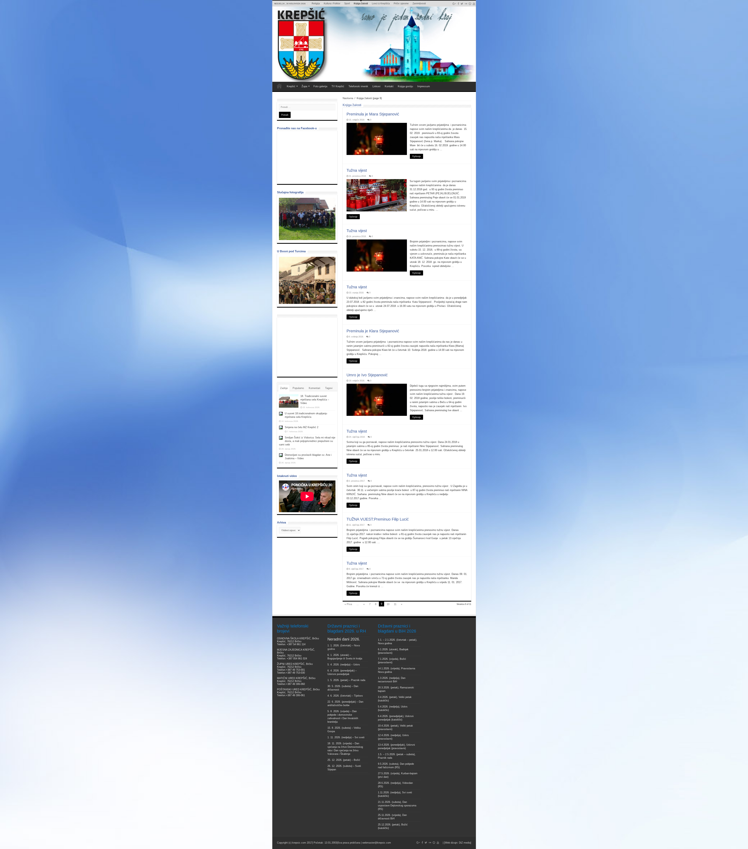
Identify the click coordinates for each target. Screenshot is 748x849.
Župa (304, 86)
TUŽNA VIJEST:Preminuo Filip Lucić (378, 519)
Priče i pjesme (401, 3)
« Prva (348, 604)
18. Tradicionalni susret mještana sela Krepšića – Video (314, 400)
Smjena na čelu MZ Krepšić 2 (301, 427)
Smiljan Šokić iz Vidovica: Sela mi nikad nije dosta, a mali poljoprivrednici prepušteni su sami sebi (307, 441)
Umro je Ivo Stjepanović (367, 375)
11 (395, 604)
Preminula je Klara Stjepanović (373, 331)
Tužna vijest (357, 170)
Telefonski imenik (358, 86)
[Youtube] (473, 3)
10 (388, 604)
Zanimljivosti (419, 3)
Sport (347, 3)
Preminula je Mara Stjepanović (373, 114)
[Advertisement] (308, 347)
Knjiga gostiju (405, 86)
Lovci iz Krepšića (381, 3)
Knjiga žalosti (361, 3)
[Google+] (454, 3)
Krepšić (291, 86)
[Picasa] (470, 3)
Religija (316, 3)
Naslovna (348, 98)
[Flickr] (466, 3)
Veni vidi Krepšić (279, 86)
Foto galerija (320, 86)
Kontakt (389, 86)
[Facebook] (458, 3)
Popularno (298, 388)
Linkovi (376, 86)
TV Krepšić (338, 86)
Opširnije (416, 156)
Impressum (423, 86)
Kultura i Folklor (332, 3)
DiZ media (464, 842)
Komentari (314, 388)
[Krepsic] (374, 44)
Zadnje (284, 388)
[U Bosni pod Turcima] (307, 280)
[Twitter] (462, 3)
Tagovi (329, 388)
